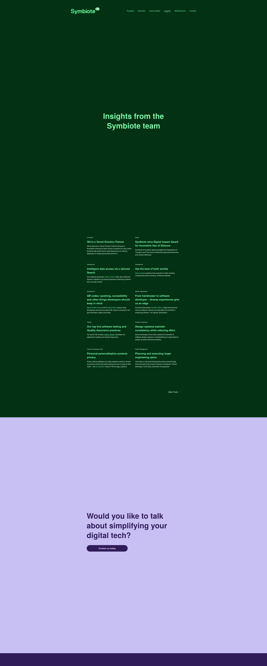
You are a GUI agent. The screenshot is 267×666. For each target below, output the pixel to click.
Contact (193, 10)
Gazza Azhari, (110, 277)
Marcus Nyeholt (98, 366)
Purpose (130, 10)
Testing (89, 322)
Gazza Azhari (140, 273)
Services (141, 10)
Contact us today (107, 548)
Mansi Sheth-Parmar (94, 307)
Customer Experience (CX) (95, 349)
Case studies (154, 10)
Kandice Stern (111, 307)
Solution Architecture (141, 322)
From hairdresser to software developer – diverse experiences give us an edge (157, 299)
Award (137, 237)
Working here (180, 10)
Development (91, 264)
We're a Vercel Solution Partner (105, 241)
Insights (167, 10)
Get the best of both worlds (151, 268)
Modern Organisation (141, 291)
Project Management (141, 349)
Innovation (90, 237)
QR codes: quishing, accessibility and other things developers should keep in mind (108, 299)
